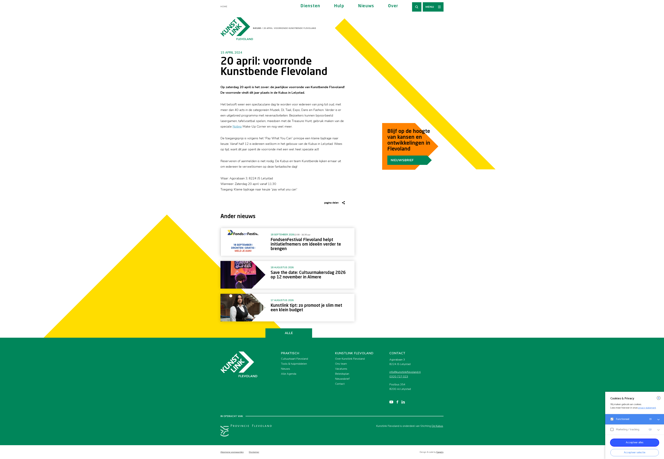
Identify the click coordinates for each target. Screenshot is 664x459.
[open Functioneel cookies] (658, 419)
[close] (659, 398)
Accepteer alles (634, 442)
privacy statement (647, 408)
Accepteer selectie (634, 452)
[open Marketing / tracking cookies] (658, 429)
